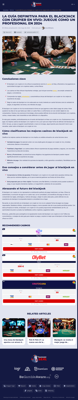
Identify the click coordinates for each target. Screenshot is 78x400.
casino (49, 84)
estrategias (25, 96)
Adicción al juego (70, 397)
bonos (55, 90)
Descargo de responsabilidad (10, 397)
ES (72, 4)
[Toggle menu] (3, 4)
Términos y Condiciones (58, 397)
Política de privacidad (25, 397)
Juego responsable (37, 397)
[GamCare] (41, 369)
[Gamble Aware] (35, 376)
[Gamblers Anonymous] (27, 369)
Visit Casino (39, 249)
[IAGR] (17, 369)
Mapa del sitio (47, 397)
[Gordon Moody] (57, 369)
